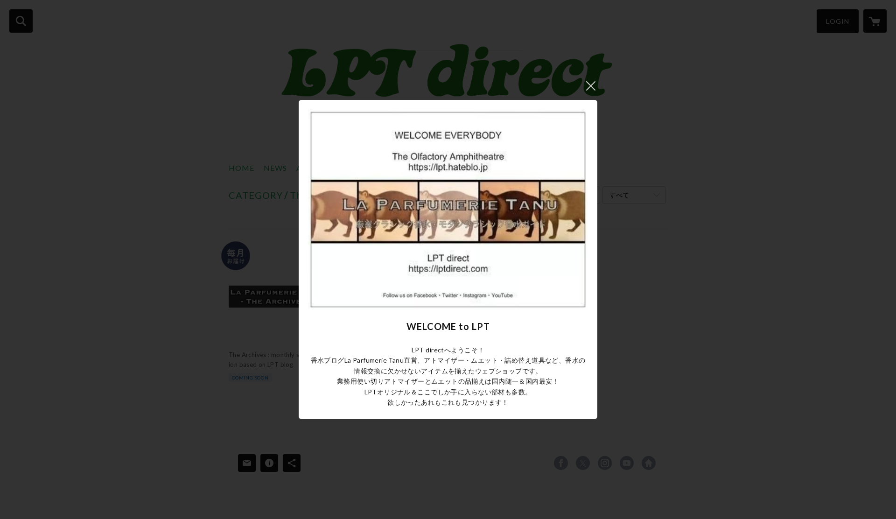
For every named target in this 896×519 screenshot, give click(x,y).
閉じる (590, 86)
